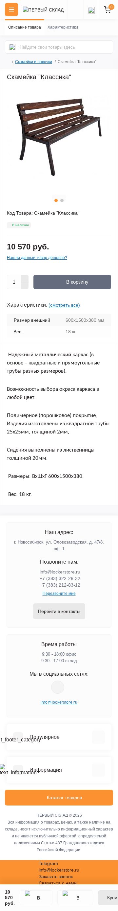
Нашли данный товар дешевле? (37, 257)
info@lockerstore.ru (60, 571)
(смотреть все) (64, 305)
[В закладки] (36, 897)
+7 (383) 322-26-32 (60, 578)
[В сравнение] (75, 897)
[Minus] (25, 285)
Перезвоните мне (59, 593)
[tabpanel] (59, 137)
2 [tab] (62, 200)
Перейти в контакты (59, 611)
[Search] (12, 47)
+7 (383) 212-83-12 (60, 585)
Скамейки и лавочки (33, 61)
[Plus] (25, 278)
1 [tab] (56, 200)
